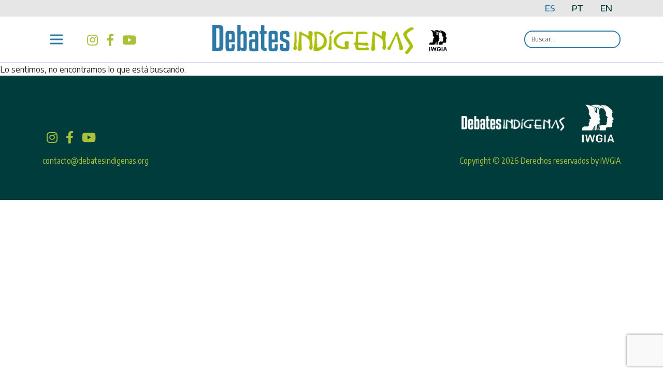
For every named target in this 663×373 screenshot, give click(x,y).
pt (578, 8)
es (550, 8)
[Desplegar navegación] (56, 39)
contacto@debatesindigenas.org (95, 160)
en (606, 8)
